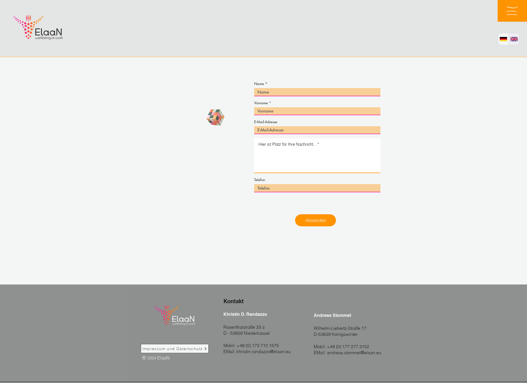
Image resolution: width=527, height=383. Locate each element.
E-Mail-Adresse (265, 122)
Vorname (261, 103)
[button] (512, 11)
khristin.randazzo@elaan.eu (264, 351)
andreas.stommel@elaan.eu (354, 352)
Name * (260, 84)
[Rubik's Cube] (215, 118)
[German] (503, 39)
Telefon (259, 180)
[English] (514, 39)
